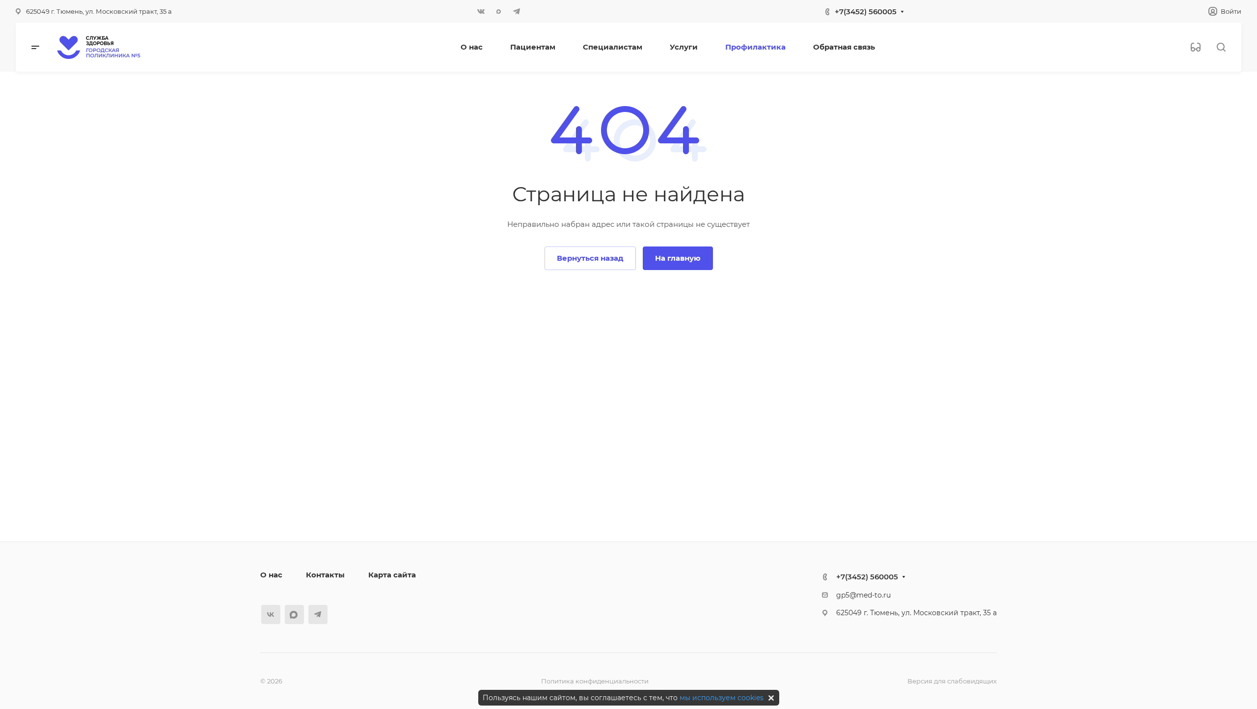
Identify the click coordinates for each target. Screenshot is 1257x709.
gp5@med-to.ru (863, 595)
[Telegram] (516, 11)
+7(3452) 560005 (866, 11)
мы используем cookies (722, 697)
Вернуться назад (590, 258)
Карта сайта (392, 574)
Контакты (325, 574)
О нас (271, 574)
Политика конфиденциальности (595, 681)
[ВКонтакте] (481, 11)
